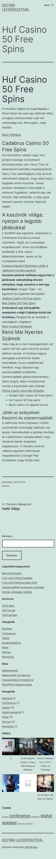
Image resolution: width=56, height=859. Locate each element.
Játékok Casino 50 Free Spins (21, 298)
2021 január (8, 610)
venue (23, 823)
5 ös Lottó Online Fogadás (17, 578)
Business (7, 628)
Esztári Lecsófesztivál (22, 840)
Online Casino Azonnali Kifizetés (23, 390)
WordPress (31, 847)
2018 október (9, 615)
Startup (6, 652)
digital (46, 815)
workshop (29, 823)
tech (19, 823)
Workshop (8, 656)
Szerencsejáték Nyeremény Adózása (23, 587)
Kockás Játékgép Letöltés (17, 592)
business (5, 817)
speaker (9, 822)
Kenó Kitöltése (11, 134)
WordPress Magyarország (17, 684)
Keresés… (8, 536)
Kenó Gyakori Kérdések (17, 326)
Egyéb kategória (11, 642)
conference (19, 815)
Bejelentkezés (10, 670)
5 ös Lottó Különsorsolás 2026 (19, 582)
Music (5, 647)
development (35, 817)
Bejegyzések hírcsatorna (16, 675)
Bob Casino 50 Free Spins (18, 303)
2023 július (8, 605)
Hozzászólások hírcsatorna (17, 679)
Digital (5, 638)
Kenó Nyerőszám (12, 573)
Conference (9, 633)
